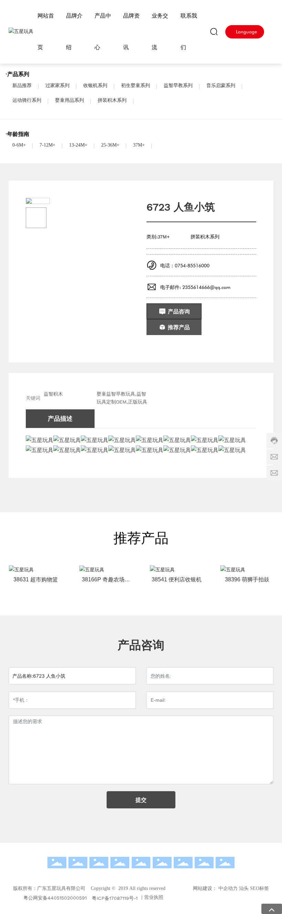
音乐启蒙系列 (220, 85)
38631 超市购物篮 (35, 579)
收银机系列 (95, 85)
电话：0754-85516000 (184, 265)
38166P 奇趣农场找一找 (106, 582)
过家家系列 (57, 85)
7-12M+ (47, 145)
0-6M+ (19, 145)
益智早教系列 (178, 85)
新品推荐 (22, 85)
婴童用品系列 (69, 100)
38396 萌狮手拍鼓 (247, 579)
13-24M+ (78, 145)
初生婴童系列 (135, 85)
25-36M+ (110, 145)
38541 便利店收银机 (177, 579)
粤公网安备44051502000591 (55, 898)
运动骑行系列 (26, 100)
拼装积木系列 (112, 100)
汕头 (244, 888)
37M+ (139, 145)
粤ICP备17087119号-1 (115, 898)
